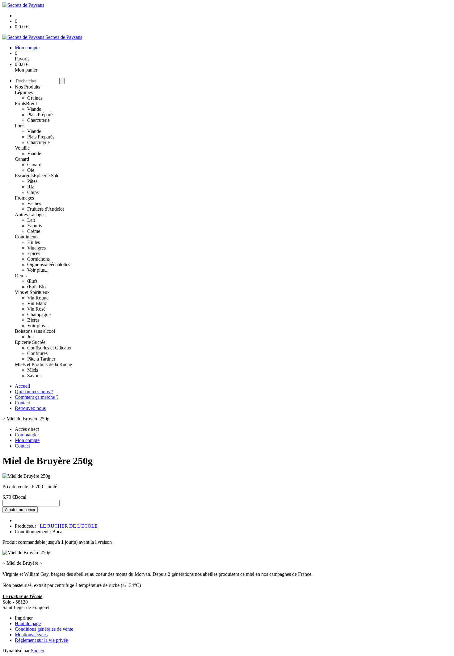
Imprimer (24, 618)
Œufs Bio (36, 286)
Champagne (39, 314)
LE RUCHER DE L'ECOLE (69, 526)
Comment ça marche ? (36, 397)
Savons (34, 375)
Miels (32, 370)
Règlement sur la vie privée (41, 640)
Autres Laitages (30, 214)
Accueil (22, 386)
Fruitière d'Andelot (45, 209)
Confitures (37, 353)
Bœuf (31, 103)
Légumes (24, 92)
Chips (33, 192)
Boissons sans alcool (35, 331)
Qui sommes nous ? (34, 391)
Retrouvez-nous (30, 408)
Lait (31, 220)
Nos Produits (27, 86)
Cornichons (38, 259)
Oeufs (21, 275)
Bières (33, 320)
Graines (34, 98)
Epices (33, 253)
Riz (30, 186)
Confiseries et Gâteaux (49, 347)
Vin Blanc (37, 303)
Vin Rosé (36, 308)
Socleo (37, 650)
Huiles (33, 242)
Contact (22, 402)
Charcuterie (38, 120)
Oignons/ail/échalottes (48, 264)
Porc (19, 125)
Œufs (32, 281)
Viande (34, 109)
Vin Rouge (37, 297)
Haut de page (28, 623)
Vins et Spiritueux (32, 292)
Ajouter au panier (20, 509)
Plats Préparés (40, 114)
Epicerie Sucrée (30, 342)
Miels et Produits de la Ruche (43, 364)
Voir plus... (37, 270)
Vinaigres (36, 247)
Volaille (22, 148)
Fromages (24, 197)
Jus (30, 336)
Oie (30, 170)
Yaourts (34, 225)
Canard (22, 159)
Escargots (24, 175)
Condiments (26, 236)
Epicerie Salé (46, 175)
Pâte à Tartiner (41, 358)
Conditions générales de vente (44, 629)
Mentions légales (31, 634)
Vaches (34, 203)
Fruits (20, 103)
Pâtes (32, 181)
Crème (33, 231)
